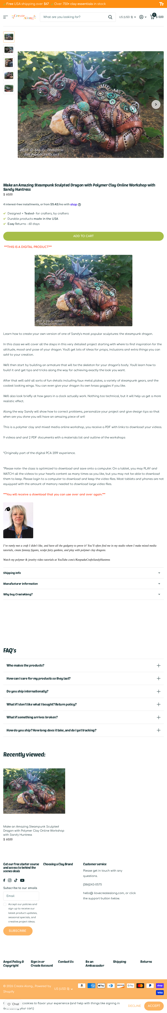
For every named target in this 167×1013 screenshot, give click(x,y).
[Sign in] (143, 17)
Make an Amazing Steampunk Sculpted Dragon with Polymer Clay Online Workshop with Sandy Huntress (33, 830)
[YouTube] (22, 880)
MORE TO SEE (5, 17)
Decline (134, 1005)
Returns (146, 961)
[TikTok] (15, 880)
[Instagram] (9, 880)
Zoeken (110, 17)
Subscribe (18, 930)
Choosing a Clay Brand (58, 864)
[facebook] (4, 880)
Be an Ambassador (95, 963)
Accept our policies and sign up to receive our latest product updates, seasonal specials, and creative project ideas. (22, 913)
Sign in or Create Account (42, 963)
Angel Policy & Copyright (13, 963)
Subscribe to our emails (20, 888)
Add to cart (83, 236)
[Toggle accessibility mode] (161, 4)
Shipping (119, 961)
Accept (154, 1005)
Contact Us (66, 961)
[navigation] (8, 37)
